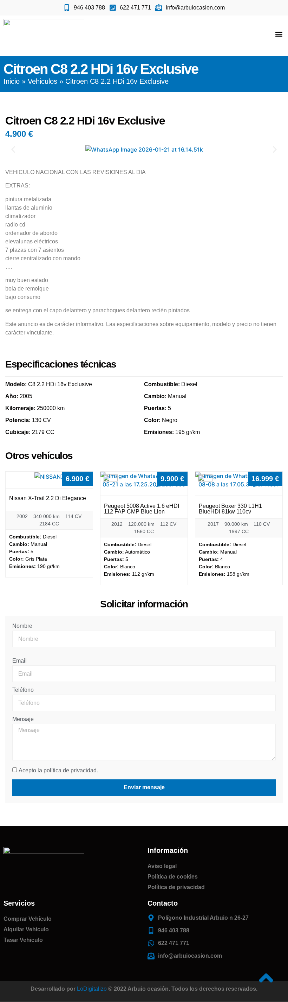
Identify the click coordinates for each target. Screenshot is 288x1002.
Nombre (22, 626)
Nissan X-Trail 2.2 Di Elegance (47, 498)
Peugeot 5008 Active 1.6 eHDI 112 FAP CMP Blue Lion (141, 509)
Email (19, 661)
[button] (278, 34)
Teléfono (23, 690)
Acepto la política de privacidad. (58, 770)
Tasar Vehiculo (23, 940)
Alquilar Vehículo (26, 929)
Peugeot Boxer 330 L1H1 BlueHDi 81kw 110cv (230, 509)
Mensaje (23, 719)
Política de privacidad (176, 887)
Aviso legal (162, 866)
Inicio (12, 81)
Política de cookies (173, 877)
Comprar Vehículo (28, 919)
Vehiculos (42, 81)
